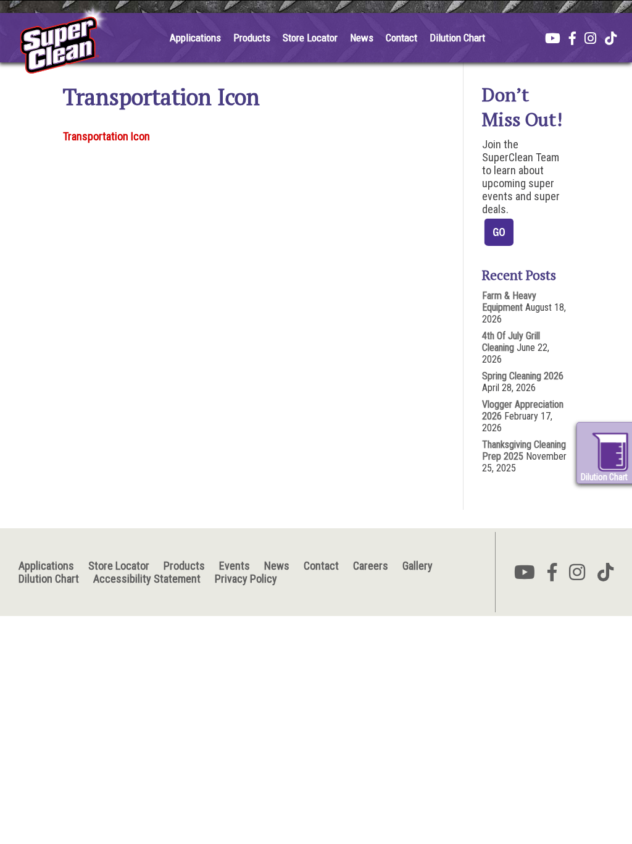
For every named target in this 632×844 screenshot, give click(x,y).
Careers (370, 565)
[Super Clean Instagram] (590, 39)
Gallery (417, 565)
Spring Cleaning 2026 (522, 376)
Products (251, 38)
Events (234, 565)
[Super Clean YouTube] (552, 39)
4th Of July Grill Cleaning (511, 341)
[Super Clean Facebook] (572, 39)
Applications (195, 38)
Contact (401, 38)
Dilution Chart (457, 38)
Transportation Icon (106, 136)
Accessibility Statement (147, 578)
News (361, 38)
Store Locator (310, 38)
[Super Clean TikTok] (611, 39)
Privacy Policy (246, 578)
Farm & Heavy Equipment (509, 301)
